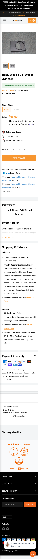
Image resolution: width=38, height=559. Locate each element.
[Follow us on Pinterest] (7, 528)
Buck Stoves (8, 90)
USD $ (5, 517)
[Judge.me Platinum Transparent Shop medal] (14, 451)
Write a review (19, 416)
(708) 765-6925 (21, 15)
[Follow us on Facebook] (3, 528)
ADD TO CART (19, 158)
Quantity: (6, 149)
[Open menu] (4, 20)
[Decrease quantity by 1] (13, 149)
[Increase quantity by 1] (25, 149)
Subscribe (30, 504)
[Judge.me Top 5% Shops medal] (19, 461)
